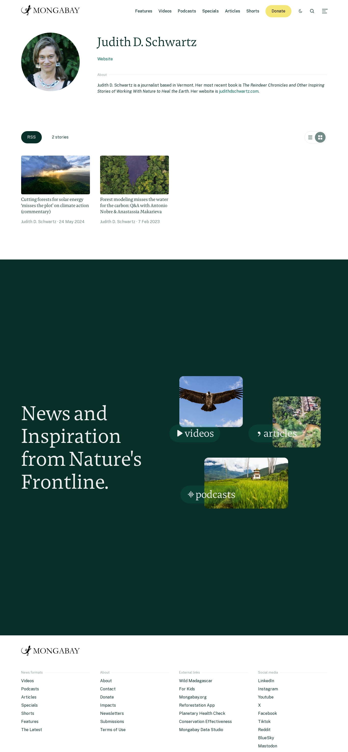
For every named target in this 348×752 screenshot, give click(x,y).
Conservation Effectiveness (205, 721)
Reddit (264, 729)
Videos (165, 11)
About (106, 680)
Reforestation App (197, 705)
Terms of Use (113, 729)
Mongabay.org (193, 697)
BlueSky (266, 737)
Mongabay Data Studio (201, 729)
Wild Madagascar (195, 680)
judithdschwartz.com (239, 91)
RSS (31, 137)
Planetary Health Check (202, 713)
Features (143, 11)
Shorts (252, 11)
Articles (232, 11)
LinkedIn (266, 680)
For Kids (187, 689)
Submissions (112, 721)
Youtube (266, 697)
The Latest (31, 729)
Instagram (268, 689)
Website (105, 59)
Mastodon (267, 746)
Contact (108, 689)
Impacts (108, 705)
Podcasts (187, 11)
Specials (210, 11)
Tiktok (264, 721)
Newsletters (112, 713)
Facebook (267, 713)
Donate (278, 11)
